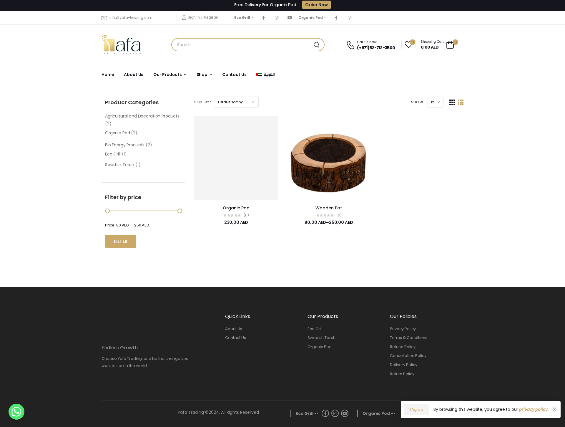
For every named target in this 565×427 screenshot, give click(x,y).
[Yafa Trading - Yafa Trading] (121, 44)
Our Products (167, 74)
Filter (120, 241)
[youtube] (290, 17)
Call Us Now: (367, 41)
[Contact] (351, 44)
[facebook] (263, 17)
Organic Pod (236, 208)
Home (108, 74)
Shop (202, 74)
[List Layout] (460, 102)
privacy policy (533, 409)
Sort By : (202, 102)
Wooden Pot (328, 208)
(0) (246, 215)
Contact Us (234, 74)
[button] (554, 413)
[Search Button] (318, 45)
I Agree (416, 409)
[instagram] (277, 17)
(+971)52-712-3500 (376, 48)
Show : (418, 102)
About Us (133, 74)
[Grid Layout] (452, 102)
